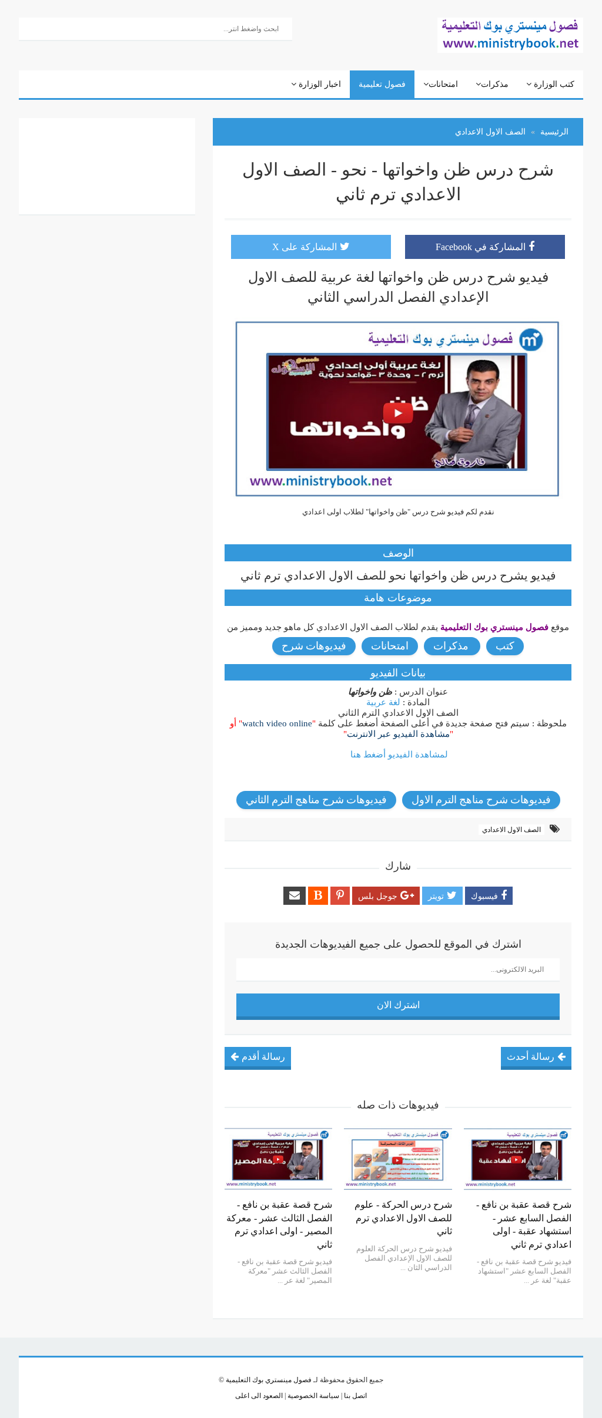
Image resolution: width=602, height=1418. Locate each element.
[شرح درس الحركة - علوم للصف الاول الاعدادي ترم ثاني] (398, 1159)
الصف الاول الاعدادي (511, 830)
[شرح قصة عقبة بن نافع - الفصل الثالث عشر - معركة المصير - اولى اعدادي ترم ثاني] (278, 1159)
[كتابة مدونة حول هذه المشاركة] (318, 896)
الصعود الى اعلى (259, 1396)
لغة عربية (383, 702)
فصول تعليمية (382, 84)
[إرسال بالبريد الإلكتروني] (294, 896)
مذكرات (495, 84)
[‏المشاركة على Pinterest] (340, 896)
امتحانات (443, 84)
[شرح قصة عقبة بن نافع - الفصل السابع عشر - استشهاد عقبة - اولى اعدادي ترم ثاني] (517, 1159)
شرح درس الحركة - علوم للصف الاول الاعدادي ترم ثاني (403, 1218)
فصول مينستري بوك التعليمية (269, 1380)
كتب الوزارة (552, 84)
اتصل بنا (354, 1396)
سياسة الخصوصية (312, 1396)
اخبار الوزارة (318, 84)
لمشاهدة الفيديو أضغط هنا (399, 754)
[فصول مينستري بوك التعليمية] (510, 34)
